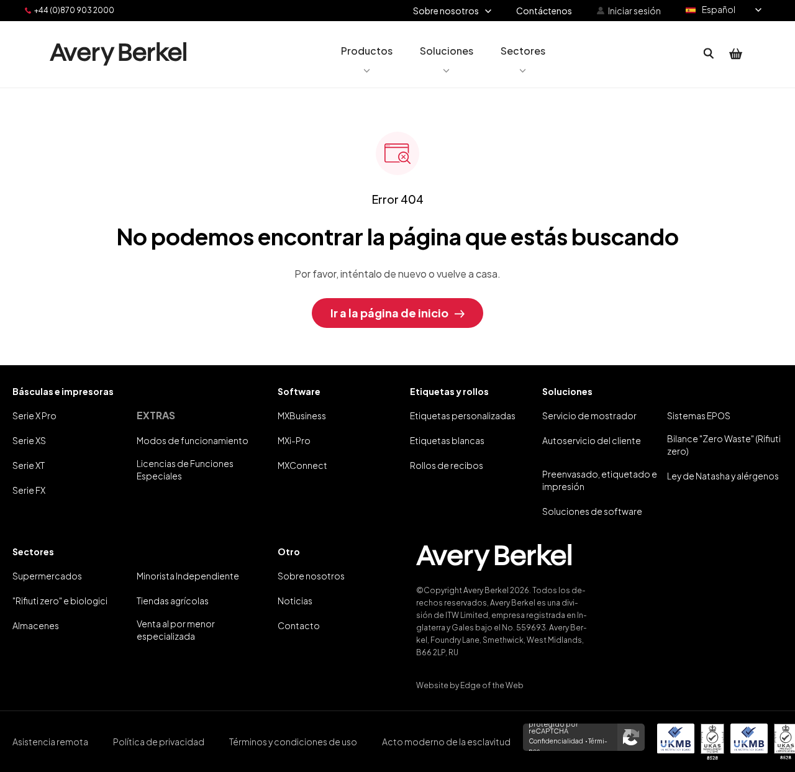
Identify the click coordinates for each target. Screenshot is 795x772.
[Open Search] (708, 54)
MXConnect (302, 465)
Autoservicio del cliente (591, 440)
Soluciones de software (592, 511)
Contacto (299, 625)
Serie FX (28, 490)
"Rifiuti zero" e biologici (59, 600)
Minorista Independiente (188, 575)
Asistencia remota (50, 741)
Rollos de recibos (446, 465)
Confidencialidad (556, 741)
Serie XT (28, 465)
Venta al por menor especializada (176, 630)
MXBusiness (302, 415)
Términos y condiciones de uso (293, 741)
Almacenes (35, 625)
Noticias (295, 600)
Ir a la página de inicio (389, 313)
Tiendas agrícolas (173, 600)
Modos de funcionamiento (192, 440)
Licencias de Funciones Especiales (185, 469)
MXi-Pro (294, 440)
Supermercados (47, 575)
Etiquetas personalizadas (463, 415)
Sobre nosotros (311, 575)
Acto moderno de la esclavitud (446, 741)
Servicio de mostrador (589, 415)
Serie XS (29, 440)
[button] (367, 54)
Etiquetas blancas (447, 440)
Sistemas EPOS (698, 415)
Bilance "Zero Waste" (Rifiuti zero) (724, 444)
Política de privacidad (158, 741)
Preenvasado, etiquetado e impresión (599, 480)
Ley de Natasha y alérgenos (723, 475)
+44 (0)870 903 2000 (74, 10)
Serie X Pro (34, 415)
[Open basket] (736, 54)
